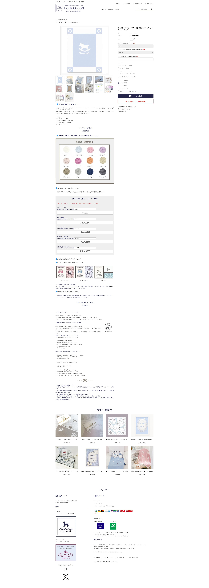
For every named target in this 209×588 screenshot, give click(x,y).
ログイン (118, 3)
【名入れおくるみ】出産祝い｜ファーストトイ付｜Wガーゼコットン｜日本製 (74, 471)
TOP (56, 19)
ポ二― (60, 21)
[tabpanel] (85, 50)
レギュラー (66, 21)
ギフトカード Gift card (123, 80)
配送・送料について (133, 557)
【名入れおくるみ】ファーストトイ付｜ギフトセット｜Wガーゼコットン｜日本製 (125, 471)
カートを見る (150, 3)
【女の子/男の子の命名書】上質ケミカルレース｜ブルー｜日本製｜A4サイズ (149, 439)
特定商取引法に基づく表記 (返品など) (127, 106)
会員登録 (128, 3)
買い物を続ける (122, 111)
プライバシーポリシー (108, 557)
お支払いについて (121, 557)
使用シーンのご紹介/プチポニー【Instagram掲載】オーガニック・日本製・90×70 (150, 471)
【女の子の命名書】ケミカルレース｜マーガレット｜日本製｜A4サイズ (98, 471)
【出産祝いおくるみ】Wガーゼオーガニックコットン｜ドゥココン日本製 (123, 439)
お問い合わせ (138, 3)
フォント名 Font (121, 63)
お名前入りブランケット (76, 22)
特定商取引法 (97, 557)
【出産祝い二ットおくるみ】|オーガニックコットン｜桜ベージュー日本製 (98, 439)
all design (61, 19)
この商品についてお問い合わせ (136, 101)
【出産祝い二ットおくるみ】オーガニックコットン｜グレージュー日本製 (73, 439)
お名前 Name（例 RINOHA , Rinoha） (127, 56)
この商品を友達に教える (124, 109)
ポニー (65, 19)
